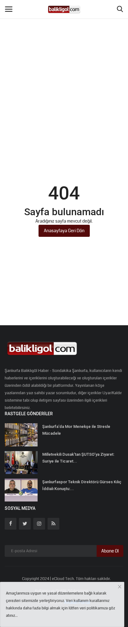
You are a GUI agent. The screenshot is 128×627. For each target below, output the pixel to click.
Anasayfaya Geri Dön (64, 231)
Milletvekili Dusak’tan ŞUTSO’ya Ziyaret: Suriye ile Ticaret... (78, 457)
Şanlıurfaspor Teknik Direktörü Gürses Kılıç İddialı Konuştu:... (81, 485)
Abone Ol (110, 551)
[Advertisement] (64, 66)
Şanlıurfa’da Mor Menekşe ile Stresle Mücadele (76, 430)
